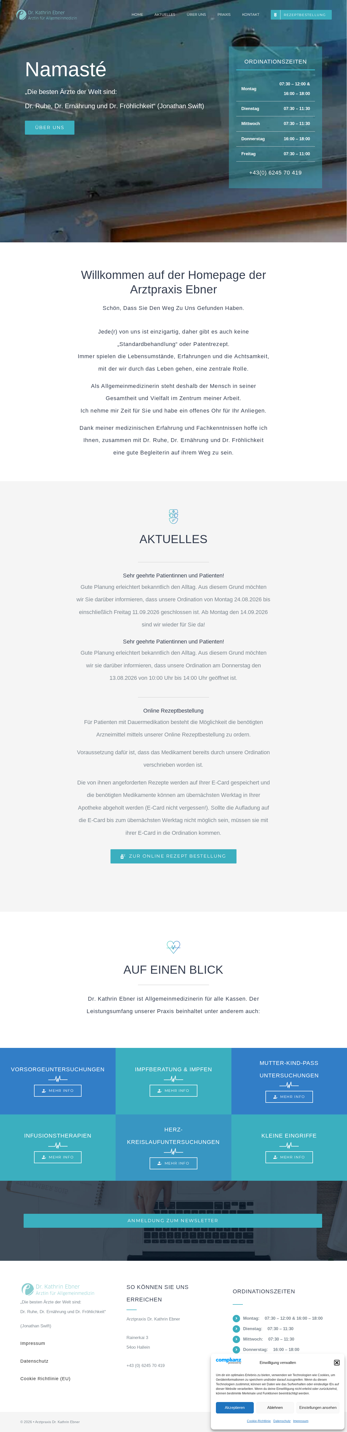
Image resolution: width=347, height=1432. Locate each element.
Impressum (300, 1421)
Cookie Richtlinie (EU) (45, 1378)
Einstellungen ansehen (318, 1407)
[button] (336, 1362)
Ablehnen (275, 1407)
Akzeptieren (235, 1407)
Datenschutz (282, 1421)
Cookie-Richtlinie (259, 1421)
